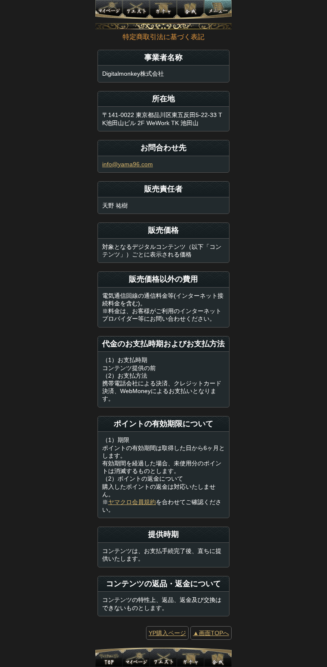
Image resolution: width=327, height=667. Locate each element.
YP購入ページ (167, 633)
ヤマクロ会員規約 (132, 502)
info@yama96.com (127, 164)
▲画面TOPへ (211, 633)
